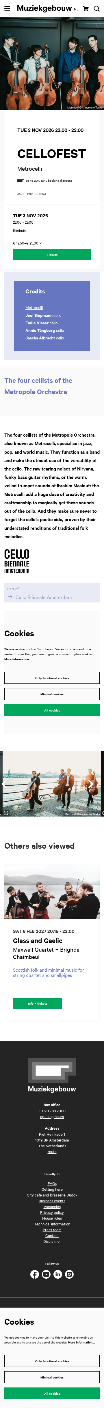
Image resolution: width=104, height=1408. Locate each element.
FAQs (52, 1183)
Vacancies (52, 1206)
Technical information (52, 1223)
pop (30, 194)
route (52, 1151)
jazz (20, 194)
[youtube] (46, 1274)
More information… (17, 659)
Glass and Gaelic (37, 940)
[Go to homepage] (44, 8)
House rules (52, 1217)
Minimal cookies (52, 694)
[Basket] (86, 8)
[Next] (91, 783)
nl (76, 9)
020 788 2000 (54, 1110)
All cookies (52, 710)
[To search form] (97, 8)
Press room (52, 1229)
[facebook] (34, 1274)
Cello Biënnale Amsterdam (44, 597)
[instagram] (69, 1274)
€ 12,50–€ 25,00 (26, 242)
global (41, 194)
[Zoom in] (6, 813)
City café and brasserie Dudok (52, 1194)
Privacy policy (52, 1212)
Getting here (52, 1189)
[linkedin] (57, 1274)
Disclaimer (52, 1241)
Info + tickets (37, 1003)
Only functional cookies (52, 678)
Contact (52, 1235)
